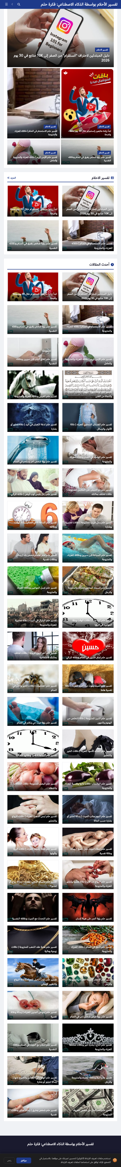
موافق (24, 1160)
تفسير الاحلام (100, 177)
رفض (9, 1160)
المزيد (13, 178)
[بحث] (19, 4)
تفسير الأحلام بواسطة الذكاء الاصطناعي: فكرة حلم (79, 4)
